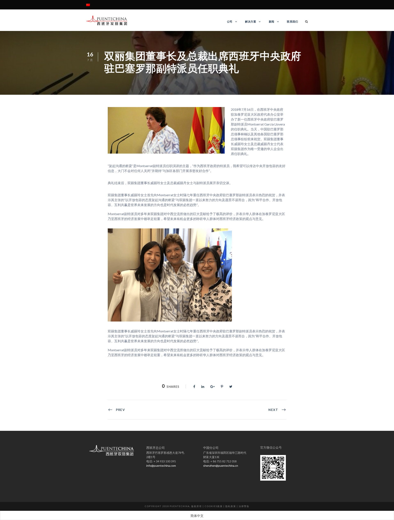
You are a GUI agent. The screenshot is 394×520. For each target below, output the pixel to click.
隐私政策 (230, 506)
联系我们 (292, 21)
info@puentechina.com (161, 465)
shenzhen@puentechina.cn (220, 465)
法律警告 (244, 506)
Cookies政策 (214, 506)
